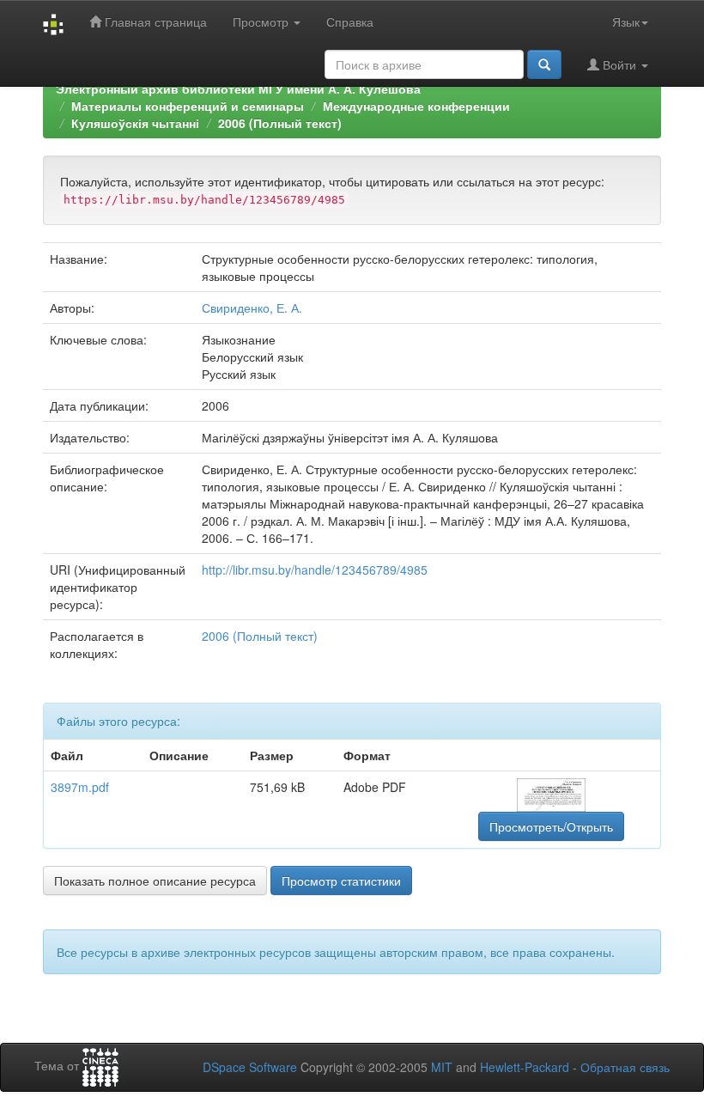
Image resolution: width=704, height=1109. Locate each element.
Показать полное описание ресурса (155, 880)
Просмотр (262, 21)
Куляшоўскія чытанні (135, 122)
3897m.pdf (80, 786)
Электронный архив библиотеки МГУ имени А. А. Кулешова (238, 88)
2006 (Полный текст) (280, 122)
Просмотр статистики (341, 880)
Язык (626, 21)
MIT (441, 1066)
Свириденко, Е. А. (252, 307)
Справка (349, 21)
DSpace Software (250, 1066)
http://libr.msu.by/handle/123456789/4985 (315, 569)
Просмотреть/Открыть (551, 826)
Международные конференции (416, 105)
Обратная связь (625, 1066)
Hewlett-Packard (524, 1066)
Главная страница (154, 21)
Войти (619, 64)
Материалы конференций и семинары (187, 105)
